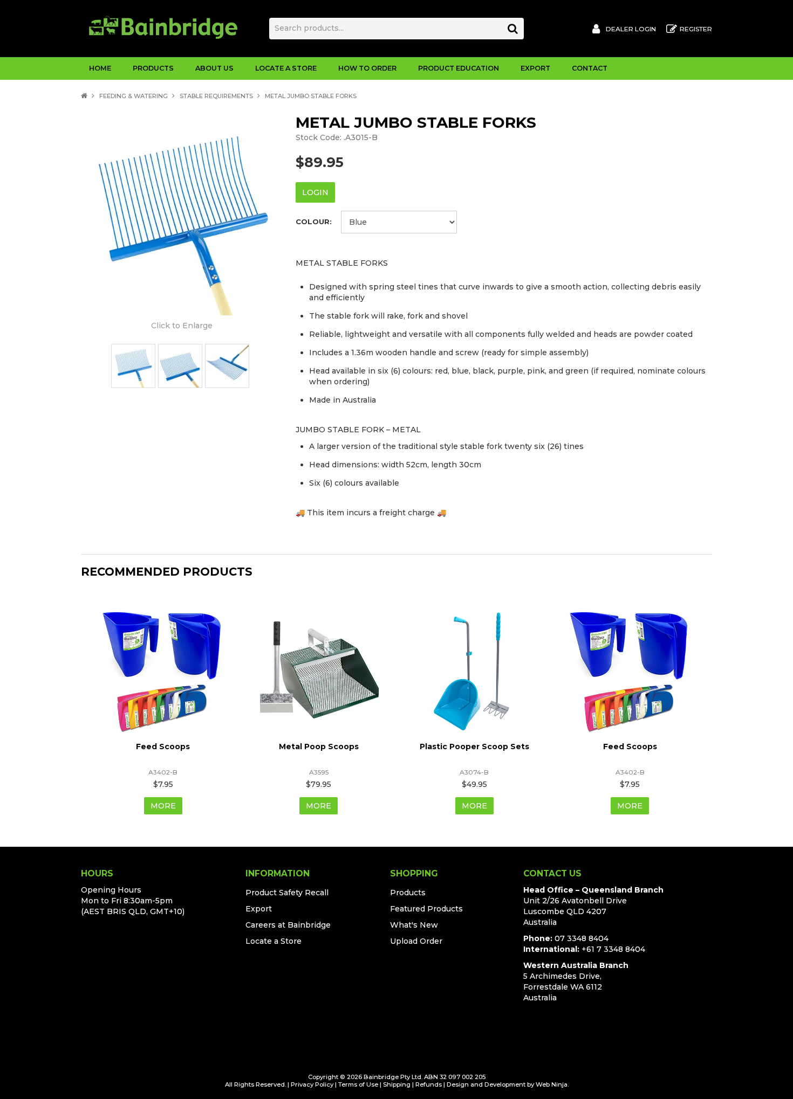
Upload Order (416, 941)
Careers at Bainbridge (288, 925)
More (163, 806)
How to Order (367, 68)
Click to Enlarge (182, 325)
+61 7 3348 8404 (613, 949)
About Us (214, 68)
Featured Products (426, 909)
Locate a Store (286, 68)
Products (153, 68)
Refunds (428, 1084)
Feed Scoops (163, 746)
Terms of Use (358, 1084)
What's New (414, 925)
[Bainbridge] (163, 26)
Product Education (458, 68)
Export (535, 68)
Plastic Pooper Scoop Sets (474, 746)
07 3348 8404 (582, 938)
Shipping (397, 1084)
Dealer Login (631, 29)
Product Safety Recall (287, 892)
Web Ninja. (552, 1084)
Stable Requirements (216, 96)
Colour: (314, 221)
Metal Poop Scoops (319, 746)
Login (315, 192)
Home (100, 68)
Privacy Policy (312, 1084)
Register (696, 29)
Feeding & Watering (133, 96)
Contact (589, 68)
